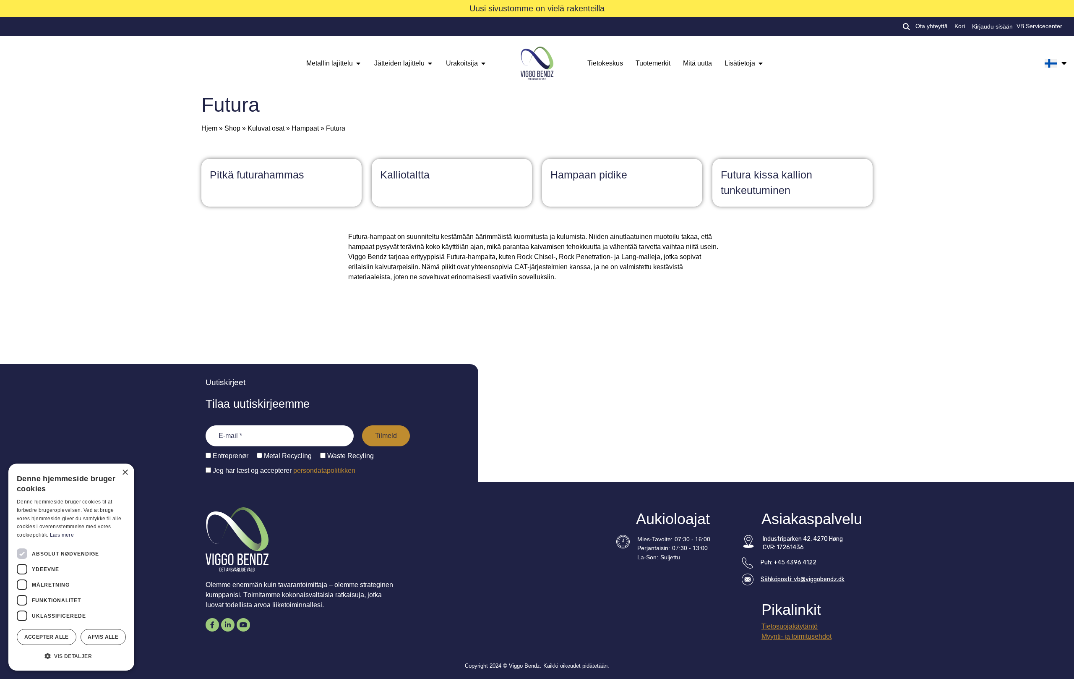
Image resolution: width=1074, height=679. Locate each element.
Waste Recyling (350, 456)
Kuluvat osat (266, 128)
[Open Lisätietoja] (760, 63)
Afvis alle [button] (103, 637)
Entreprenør (229, 456)
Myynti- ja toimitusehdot (796, 636)
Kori (959, 26)
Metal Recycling (287, 456)
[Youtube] (243, 625)
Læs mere (62, 535)
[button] (71, 656)
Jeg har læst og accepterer (283, 470)
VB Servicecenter (1039, 26)
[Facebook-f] (212, 625)
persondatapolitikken (324, 470)
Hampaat (305, 128)
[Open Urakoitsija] (483, 63)
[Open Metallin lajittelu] (358, 63)
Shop (232, 128)
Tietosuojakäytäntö (789, 626)
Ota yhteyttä (931, 26)
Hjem (209, 128)
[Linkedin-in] (228, 625)
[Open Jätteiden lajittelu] (430, 63)
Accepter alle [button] (46, 637)
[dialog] (71, 567)
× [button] (125, 472)
